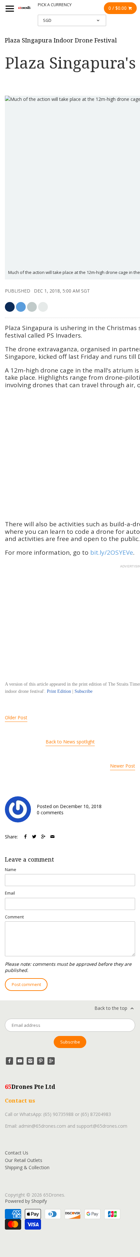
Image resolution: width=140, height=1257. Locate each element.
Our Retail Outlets (23, 1160)
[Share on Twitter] (34, 837)
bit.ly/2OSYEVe (111, 552)
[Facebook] (9, 1060)
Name (10, 869)
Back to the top (111, 1008)
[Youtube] (19, 1060)
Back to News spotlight (70, 742)
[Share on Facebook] (25, 837)
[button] (43, 307)
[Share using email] (52, 837)
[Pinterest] (40, 1060)
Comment (14, 917)
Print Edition (59, 691)
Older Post (16, 717)
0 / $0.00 (118, 8)
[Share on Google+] (43, 837)
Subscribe (83, 691)
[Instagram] (30, 1060)
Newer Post (122, 766)
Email (10, 893)
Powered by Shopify (26, 1201)
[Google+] (51, 1060)
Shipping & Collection (27, 1167)
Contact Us (16, 1153)
